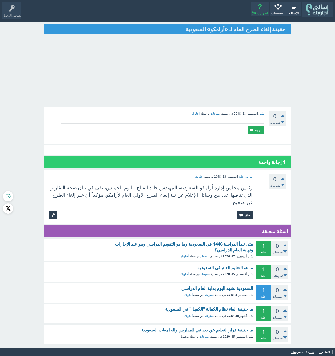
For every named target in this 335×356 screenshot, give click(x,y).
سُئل (261, 113)
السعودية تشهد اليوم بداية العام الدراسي (217, 288)
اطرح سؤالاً (260, 13)
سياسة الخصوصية (303, 352)
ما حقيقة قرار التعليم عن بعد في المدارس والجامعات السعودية (197, 329)
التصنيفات (278, 13)
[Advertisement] (167, 71)
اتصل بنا (325, 352)
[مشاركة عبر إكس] (8, 208)
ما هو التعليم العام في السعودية (225, 267)
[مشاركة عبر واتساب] (8, 196)
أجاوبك (184, 256)
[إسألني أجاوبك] (317, 9)
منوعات (215, 113)
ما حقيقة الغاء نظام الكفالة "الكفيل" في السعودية (209, 309)
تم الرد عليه (246, 176)
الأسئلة (294, 13)
